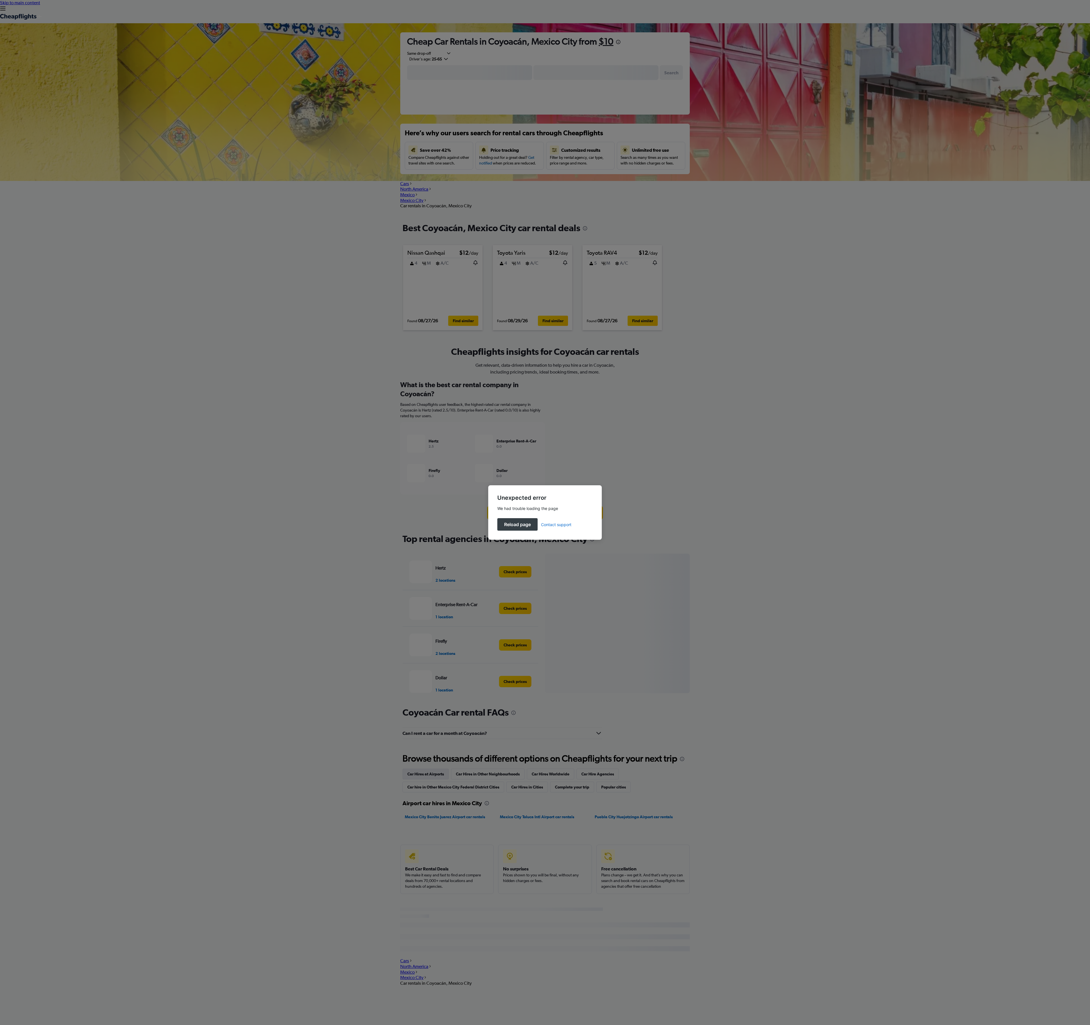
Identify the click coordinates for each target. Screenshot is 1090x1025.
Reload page (517, 524)
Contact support (556, 524)
